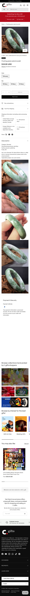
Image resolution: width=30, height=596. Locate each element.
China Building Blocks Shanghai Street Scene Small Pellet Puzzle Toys (13, 473)
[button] (24, 5)
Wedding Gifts (21, 434)
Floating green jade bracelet (13, 24)
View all (26, 443)
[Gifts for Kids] (7, 424)
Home (3, 24)
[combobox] (15, 9)
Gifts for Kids (8, 434)
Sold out (20, 92)
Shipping (4, 66)
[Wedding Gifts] (21, 424)
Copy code (20, 19)
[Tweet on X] (6, 134)
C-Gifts (3, 55)
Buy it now (15, 97)
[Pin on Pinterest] (12, 134)
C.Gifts (6, 588)
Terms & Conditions (5, 592)
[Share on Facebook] (9, 134)
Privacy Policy (13, 592)
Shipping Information (6, 590)
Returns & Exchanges (15, 590)
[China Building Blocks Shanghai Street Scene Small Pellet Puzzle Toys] (14, 459)
